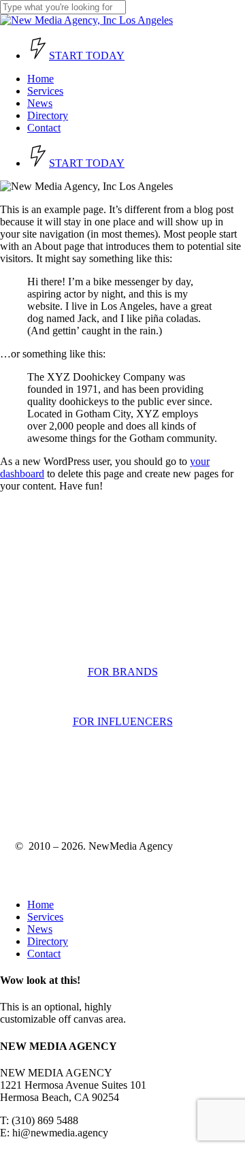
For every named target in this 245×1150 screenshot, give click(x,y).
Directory (47, 941)
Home (40, 904)
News (39, 929)
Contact (44, 953)
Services (45, 917)
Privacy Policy (115, 790)
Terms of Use (44, 790)
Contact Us (35, 625)
